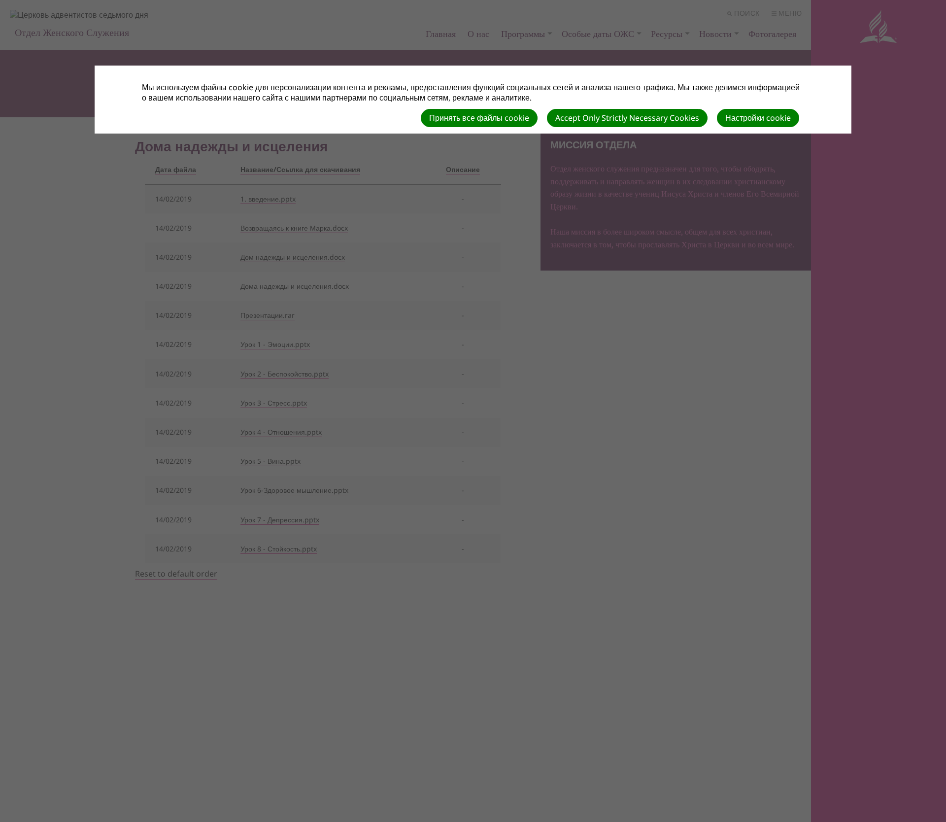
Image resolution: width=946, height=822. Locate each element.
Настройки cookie (758, 117)
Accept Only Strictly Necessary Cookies (627, 117)
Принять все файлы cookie (479, 117)
